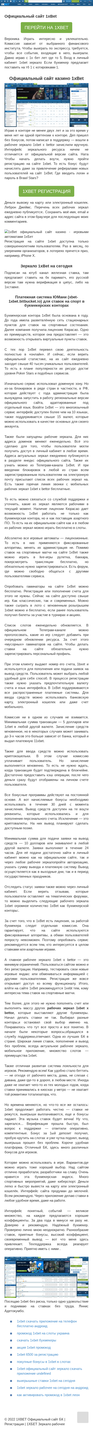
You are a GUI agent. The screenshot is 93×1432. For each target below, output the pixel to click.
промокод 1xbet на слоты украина (43, 1333)
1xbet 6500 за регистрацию (37, 1354)
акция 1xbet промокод (34, 1347)
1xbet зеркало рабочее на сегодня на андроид (52, 1388)
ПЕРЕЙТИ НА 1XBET (46, 27)
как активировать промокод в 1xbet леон (48, 1395)
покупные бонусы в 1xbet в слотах (44, 1362)
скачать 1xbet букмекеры (36, 1340)
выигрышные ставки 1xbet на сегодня (46, 1381)
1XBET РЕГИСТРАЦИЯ (46, 191)
